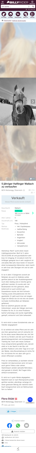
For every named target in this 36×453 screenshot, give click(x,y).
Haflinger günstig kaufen (19, 20)
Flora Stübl (8, 398)
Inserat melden (18, 431)
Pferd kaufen (7, 20)
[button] (2, 2)
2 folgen (11, 411)
